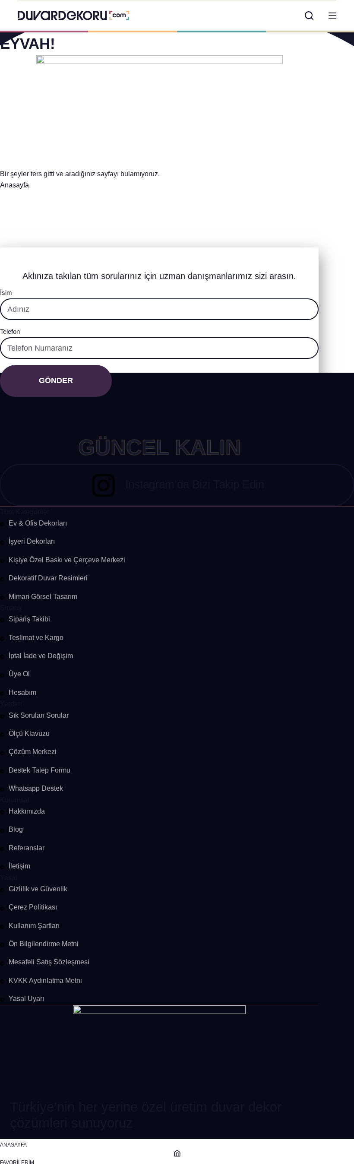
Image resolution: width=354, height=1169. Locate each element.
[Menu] (332, 15)
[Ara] (309, 15)
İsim (6, 292)
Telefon (10, 331)
